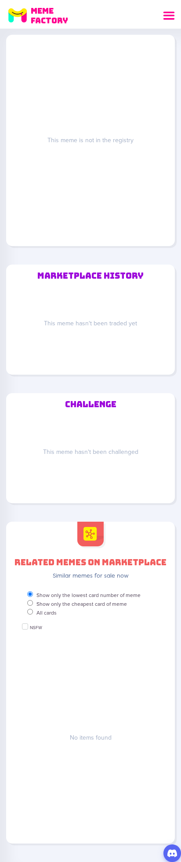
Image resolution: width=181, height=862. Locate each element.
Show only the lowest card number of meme (88, 595)
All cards (46, 613)
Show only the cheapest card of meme (81, 604)
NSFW (36, 627)
